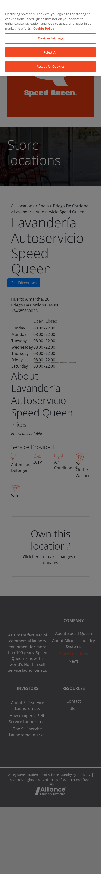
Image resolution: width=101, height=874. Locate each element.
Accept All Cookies (50, 66)
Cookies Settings (50, 38)
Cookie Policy (43, 28)
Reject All (50, 52)
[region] (50, 38)
